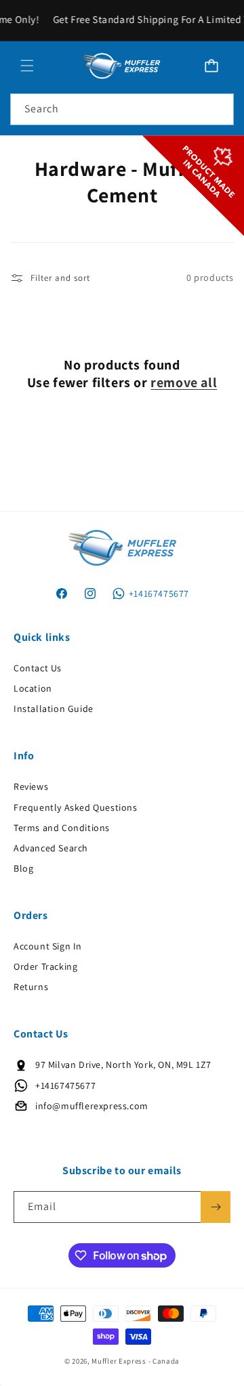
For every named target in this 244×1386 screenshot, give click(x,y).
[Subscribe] (215, 1207)
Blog (23, 868)
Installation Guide (54, 708)
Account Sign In (48, 946)
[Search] (218, 109)
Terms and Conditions (62, 828)
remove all (183, 382)
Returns (31, 987)
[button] (27, 66)
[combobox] (122, 109)
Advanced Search (51, 848)
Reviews (31, 786)
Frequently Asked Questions (76, 807)
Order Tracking (45, 966)
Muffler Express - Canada (136, 1361)
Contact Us (38, 668)
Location (33, 688)
